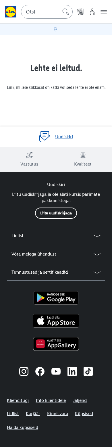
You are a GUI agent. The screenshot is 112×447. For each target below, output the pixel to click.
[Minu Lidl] (92, 11)
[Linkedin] (72, 372)
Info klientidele (51, 400)
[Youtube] (56, 372)
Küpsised (84, 413)
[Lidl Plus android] (56, 298)
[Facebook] (40, 372)
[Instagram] (23, 372)
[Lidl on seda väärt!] (10, 12)
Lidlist (13, 413)
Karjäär (33, 413)
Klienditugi (18, 400)
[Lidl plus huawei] (56, 344)
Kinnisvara (57, 413)
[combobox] (47, 12)
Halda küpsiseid (22, 427)
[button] (103, 11)
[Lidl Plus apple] (56, 321)
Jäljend (80, 400)
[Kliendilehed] (80, 11)
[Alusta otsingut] (65, 11)
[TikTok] (88, 372)
